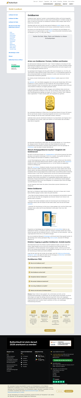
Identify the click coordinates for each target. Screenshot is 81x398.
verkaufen (30, 204)
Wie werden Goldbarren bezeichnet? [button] (39, 281)
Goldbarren (53, 78)
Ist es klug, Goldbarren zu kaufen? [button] (39, 286)
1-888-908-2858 (57, 355)
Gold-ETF (12, 38)
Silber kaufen (13, 46)
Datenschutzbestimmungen (31, 390)
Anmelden (65, 1)
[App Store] (40, 355)
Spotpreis (32, 82)
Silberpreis (12, 44)
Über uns (35, 1)
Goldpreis (12, 33)
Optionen (60, 391)
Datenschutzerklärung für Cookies (16, 392)
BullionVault (62, 254)
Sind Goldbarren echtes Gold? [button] (38, 272)
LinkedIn (25, 358)
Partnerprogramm (11, 362)
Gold (11, 32)
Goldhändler (13, 40)
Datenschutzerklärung (12, 365)
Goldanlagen (47, 236)
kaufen (58, 25)
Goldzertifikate (58, 229)
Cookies (9, 371)
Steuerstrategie (10, 366)
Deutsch (40, 1)
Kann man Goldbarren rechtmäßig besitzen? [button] (41, 267)
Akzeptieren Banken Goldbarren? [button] (39, 276)
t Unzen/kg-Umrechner (12, 359)
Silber (11, 43)
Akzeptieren (69, 391)
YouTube (25, 362)
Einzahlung (59, 1)
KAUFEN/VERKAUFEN (48, 3)
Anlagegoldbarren (50, 154)
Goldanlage (12, 36)
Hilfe (51, 1)
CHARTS (71, 3)
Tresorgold (12, 41)
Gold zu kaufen (54, 237)
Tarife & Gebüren (11, 356)
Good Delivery (36, 167)
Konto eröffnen (71, 1)
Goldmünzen (31, 147)
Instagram (25, 364)
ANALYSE (65, 3)
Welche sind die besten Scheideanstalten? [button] (41, 290)
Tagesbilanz (46, 1)
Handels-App (13, 49)
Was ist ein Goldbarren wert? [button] (38, 263)
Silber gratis (13, 47)
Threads (25, 366)
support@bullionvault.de (58, 351)
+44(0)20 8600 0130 (58, 354)
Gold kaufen (13, 35)
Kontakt (54, 1)
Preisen (50, 31)
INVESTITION (57, 3)
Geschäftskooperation (12, 361)
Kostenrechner (10, 358)
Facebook (25, 360)
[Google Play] (40, 359)
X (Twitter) (25, 356)
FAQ (8, 354)
